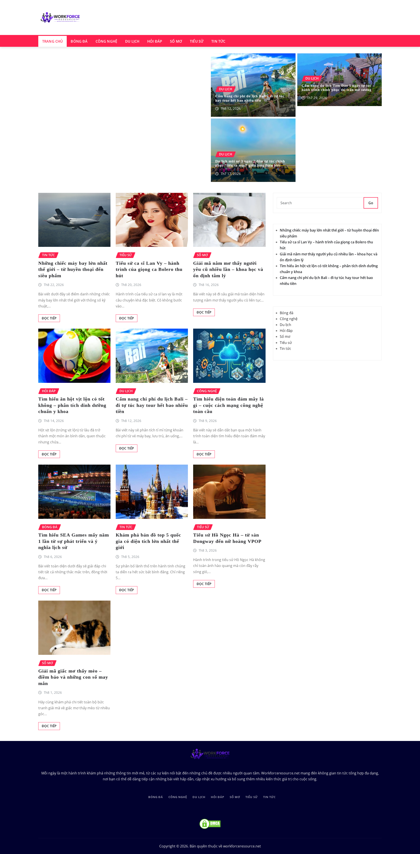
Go (370, 202)
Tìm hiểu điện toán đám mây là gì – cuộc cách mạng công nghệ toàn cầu (228, 405)
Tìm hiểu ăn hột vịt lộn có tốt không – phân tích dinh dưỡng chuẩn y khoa (72, 405)
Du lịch (132, 41)
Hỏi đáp (154, 41)
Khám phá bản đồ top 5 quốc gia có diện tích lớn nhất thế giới (148, 541)
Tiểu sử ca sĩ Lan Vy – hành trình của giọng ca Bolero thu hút (149, 269)
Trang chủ (52, 41)
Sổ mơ (176, 41)
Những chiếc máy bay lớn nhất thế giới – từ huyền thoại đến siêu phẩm (72, 269)
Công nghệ (106, 41)
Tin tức (218, 41)
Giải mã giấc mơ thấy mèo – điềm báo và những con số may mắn (73, 677)
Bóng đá (79, 41)
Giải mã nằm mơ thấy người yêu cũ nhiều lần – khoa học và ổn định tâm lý (228, 269)
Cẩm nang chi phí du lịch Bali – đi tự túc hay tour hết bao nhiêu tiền (152, 405)
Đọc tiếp (49, 318)
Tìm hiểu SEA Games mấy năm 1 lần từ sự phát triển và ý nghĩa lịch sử (73, 541)
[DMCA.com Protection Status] (210, 823)
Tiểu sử (196, 41)
